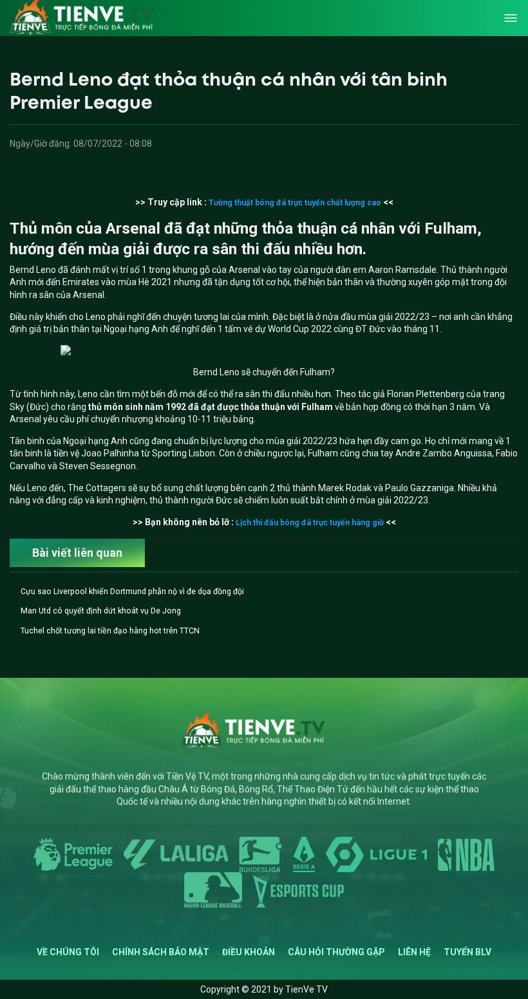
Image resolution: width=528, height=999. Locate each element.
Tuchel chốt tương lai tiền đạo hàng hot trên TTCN (110, 630)
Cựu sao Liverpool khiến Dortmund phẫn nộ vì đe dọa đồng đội (132, 591)
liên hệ (414, 952)
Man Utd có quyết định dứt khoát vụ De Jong (101, 610)
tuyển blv (467, 952)
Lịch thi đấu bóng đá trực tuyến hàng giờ (310, 522)
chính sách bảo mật (160, 952)
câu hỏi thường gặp (336, 952)
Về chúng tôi (68, 952)
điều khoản (248, 952)
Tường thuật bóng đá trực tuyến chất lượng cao (295, 202)
